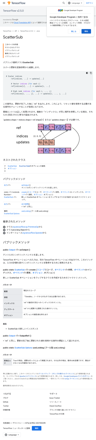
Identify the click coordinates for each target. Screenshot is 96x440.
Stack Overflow (56, 406)
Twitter (6, 406)
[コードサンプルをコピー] (91, 73)
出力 (6, 185)
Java (38, 31)
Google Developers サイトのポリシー (77, 376)
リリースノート (56, 402)
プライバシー (17, 423)
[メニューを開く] (4, 3)
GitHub (5, 402)
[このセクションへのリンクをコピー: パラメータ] (14, 284)
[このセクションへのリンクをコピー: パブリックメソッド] (27, 179)
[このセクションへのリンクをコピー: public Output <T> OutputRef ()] (34, 335)
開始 (86, 31)
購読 (36, 428)
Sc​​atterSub (20, 270)
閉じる (73, 31)
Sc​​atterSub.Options (23, 348)
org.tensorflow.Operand (32, 233)
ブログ (5, 398)
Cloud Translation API (22, 23)
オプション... (39, 195)
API (16, 31)
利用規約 (6, 423)
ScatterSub (24, 166)
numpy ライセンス (71, 379)
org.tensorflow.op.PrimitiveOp (25, 227)
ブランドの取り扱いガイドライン (63, 410)
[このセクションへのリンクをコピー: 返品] (9, 323)
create (24, 192)
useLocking (26, 211)
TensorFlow (7, 31)
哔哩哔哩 (6, 410)
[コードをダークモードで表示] (87, 73)
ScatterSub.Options (12, 214)
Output (12, 250)
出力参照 (25, 204)
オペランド (47, 192)
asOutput (25, 185)
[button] (22, 227)
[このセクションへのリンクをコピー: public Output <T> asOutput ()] (33, 249)
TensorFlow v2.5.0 (13, 10)
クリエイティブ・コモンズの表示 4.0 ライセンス (56, 374)
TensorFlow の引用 (57, 414)
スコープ (31, 192)
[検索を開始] (63, 2)
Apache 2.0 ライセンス (28, 376)
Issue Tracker (55, 398)
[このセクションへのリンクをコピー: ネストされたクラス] (28, 160)
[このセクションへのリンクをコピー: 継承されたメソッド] (28, 221)
